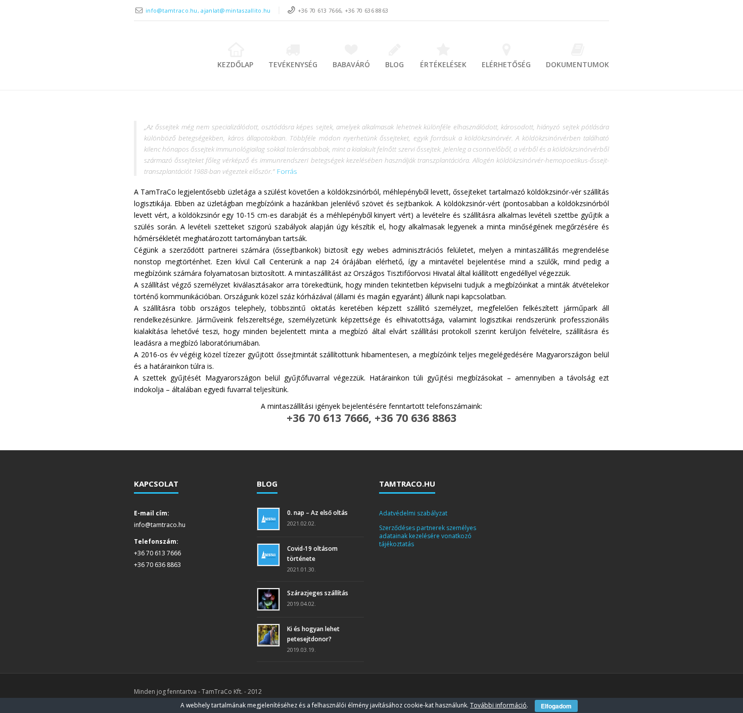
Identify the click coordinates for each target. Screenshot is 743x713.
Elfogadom (556, 705)
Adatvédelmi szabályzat (413, 513)
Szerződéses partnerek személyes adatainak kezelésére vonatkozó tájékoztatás (427, 536)
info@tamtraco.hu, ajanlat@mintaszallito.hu (208, 10)
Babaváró (351, 64)
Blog (394, 64)
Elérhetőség (506, 64)
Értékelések (443, 64)
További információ (498, 705)
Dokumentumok (577, 64)
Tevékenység (292, 64)
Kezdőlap (235, 64)
